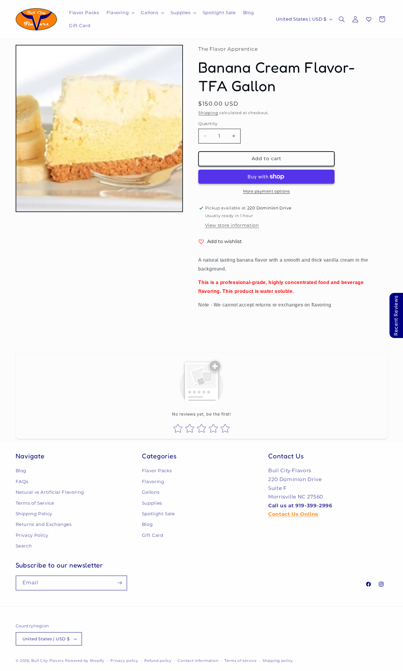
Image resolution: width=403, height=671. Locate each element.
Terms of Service (35, 503)
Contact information (198, 661)
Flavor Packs (157, 470)
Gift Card (152, 535)
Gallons (150, 492)
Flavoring (153, 481)
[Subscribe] (119, 582)
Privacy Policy (32, 535)
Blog (21, 470)
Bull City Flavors (47, 661)
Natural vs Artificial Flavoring (50, 492)
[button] (120, 12)
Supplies (152, 503)
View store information (232, 225)
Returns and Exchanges (44, 524)
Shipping (208, 112)
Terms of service (241, 661)
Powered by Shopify (84, 661)
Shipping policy (278, 661)
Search (24, 546)
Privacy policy (124, 661)
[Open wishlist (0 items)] (369, 19)
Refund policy (158, 661)
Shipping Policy (34, 513)
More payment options (266, 191)
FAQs (22, 481)
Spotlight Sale (158, 513)
